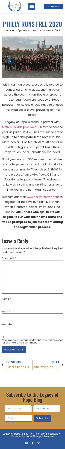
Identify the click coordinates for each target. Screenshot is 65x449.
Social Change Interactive (40, 436)
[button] (31, 6)
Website (7, 324)
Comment (9, 258)
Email (6, 311)
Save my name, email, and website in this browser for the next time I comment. (32, 341)
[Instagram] (26, 443)
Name (6, 299)
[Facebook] (32, 443)
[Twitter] (38, 443)
